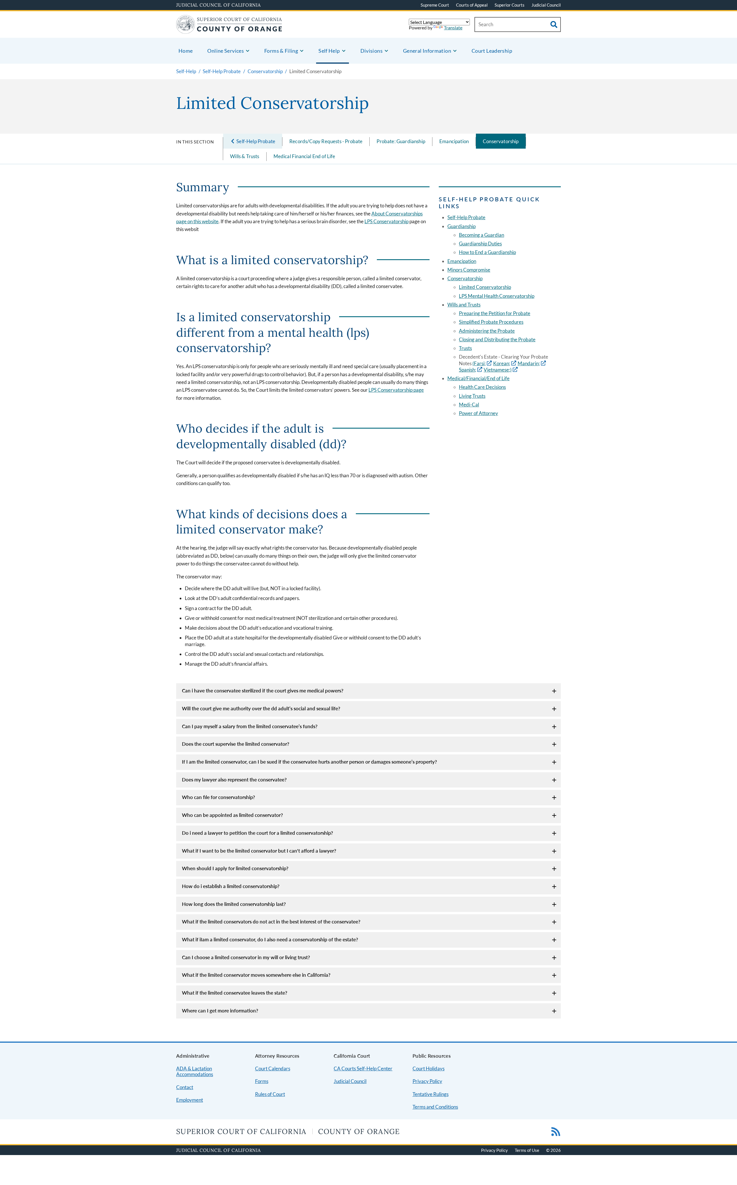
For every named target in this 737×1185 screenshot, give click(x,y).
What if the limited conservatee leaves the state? (234, 993)
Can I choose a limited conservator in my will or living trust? (246, 957)
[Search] (554, 24)
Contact (184, 1087)
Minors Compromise (468, 270)
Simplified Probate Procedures (491, 322)
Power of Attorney (478, 413)
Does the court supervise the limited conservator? (235, 744)
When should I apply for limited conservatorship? (235, 868)
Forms (261, 1081)
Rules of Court (270, 1094)
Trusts (465, 348)
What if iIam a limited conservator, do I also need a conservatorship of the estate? (270, 939)
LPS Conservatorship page (396, 390)
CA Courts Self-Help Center (363, 1068)
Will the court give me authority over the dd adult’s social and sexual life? (261, 708)
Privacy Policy (427, 1081)
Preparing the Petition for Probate (494, 313)
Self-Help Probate (466, 217)
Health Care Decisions (482, 387)
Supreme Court (435, 4)
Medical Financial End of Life (304, 156)
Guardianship (461, 226)
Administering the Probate (487, 331)
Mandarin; (529, 363)
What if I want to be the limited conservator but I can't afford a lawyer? (259, 851)
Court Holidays (429, 1068)
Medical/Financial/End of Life (478, 378)
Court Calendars (272, 1068)
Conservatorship (501, 141)
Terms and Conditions (435, 1107)
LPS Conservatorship (386, 221)
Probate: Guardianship (401, 141)
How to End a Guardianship (487, 252)
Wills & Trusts (244, 156)
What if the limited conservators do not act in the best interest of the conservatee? (271, 922)
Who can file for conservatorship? (218, 797)
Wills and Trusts (463, 305)
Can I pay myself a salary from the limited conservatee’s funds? (250, 726)
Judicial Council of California (218, 5)
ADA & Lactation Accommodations (194, 1071)
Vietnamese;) (498, 370)
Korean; (501, 363)
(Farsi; (479, 363)
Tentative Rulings (431, 1094)
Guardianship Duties (480, 244)
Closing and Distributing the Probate (497, 339)
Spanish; (467, 370)
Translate (453, 27)
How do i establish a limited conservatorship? (231, 886)
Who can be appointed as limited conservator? (232, 815)
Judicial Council (546, 4)
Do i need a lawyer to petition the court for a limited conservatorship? (257, 833)
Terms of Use (527, 1150)
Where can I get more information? (220, 1011)
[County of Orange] (229, 30)
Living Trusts (472, 396)
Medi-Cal (469, 405)
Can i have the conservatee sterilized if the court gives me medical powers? (262, 691)
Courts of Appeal (472, 4)
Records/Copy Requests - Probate (325, 141)
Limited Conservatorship (485, 287)
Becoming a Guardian (481, 235)
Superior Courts (510, 4)
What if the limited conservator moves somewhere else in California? (256, 975)
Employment (189, 1100)
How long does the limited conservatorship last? (234, 904)
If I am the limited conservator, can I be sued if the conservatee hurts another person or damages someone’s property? (309, 762)
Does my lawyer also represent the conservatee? (234, 780)
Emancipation (454, 141)
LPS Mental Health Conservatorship (496, 296)
